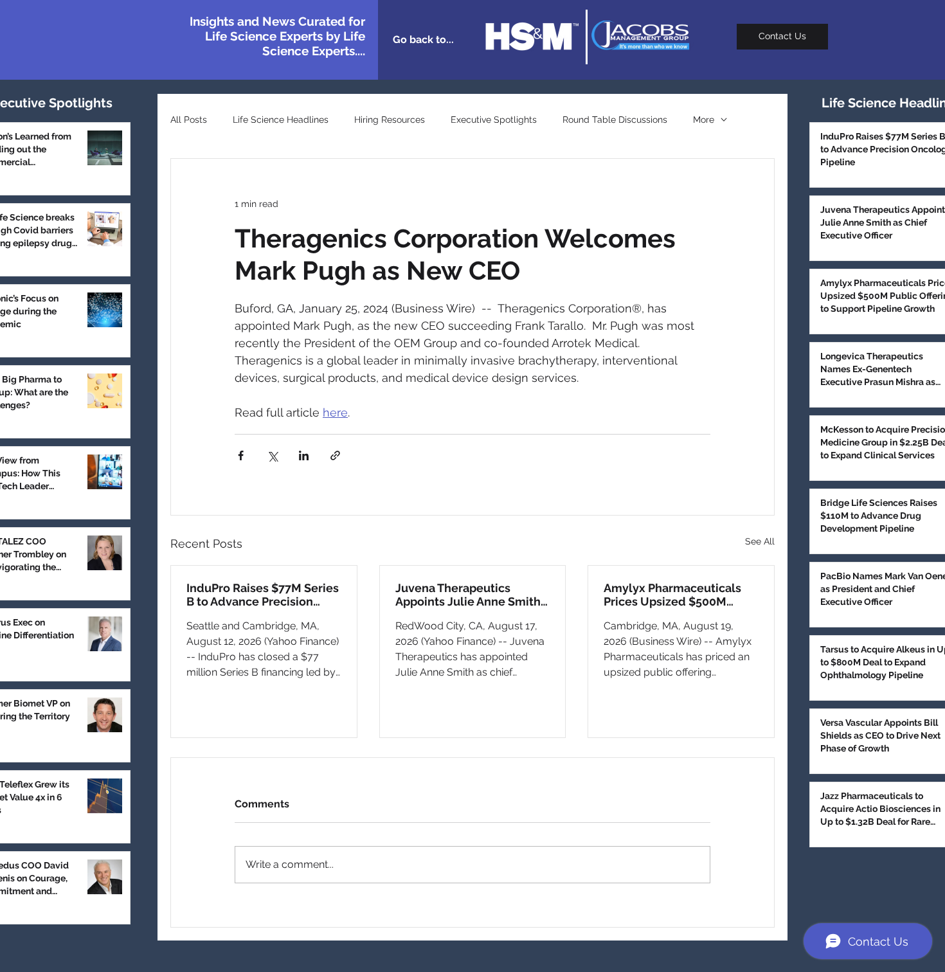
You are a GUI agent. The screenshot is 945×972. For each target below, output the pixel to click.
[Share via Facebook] (241, 455)
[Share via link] (335, 455)
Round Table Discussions (614, 119)
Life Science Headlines (280, 119)
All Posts (188, 119)
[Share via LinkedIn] (304, 455)
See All (760, 541)
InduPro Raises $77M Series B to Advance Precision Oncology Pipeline (262, 594)
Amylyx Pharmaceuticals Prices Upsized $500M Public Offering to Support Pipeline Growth (676, 594)
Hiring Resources (389, 119)
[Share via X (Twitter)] (272, 455)
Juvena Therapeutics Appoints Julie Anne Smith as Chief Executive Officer (468, 594)
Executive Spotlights (494, 119)
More (703, 119)
